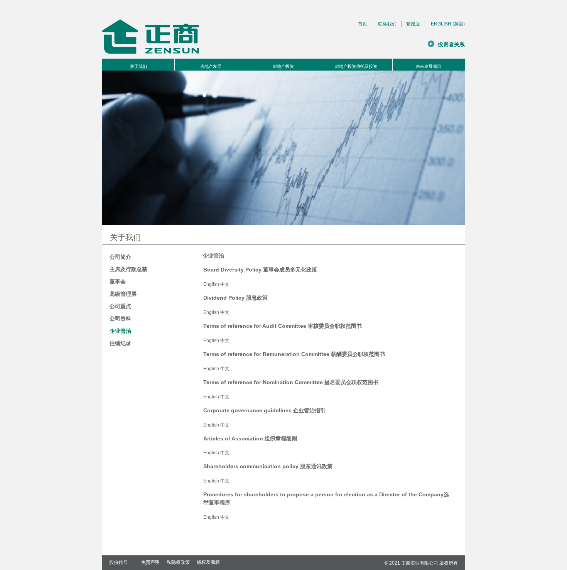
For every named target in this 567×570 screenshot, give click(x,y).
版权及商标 (208, 562)
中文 (225, 284)
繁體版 (413, 24)
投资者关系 (451, 44)
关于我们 (138, 66)
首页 (362, 24)
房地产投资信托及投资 (356, 66)
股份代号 (118, 562)
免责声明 (150, 562)
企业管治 (120, 331)
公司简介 (120, 257)
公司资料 (120, 318)
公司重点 (120, 306)
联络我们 (387, 24)
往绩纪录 (120, 343)
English (211, 284)
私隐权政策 (178, 562)
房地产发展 (210, 66)
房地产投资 (283, 66)
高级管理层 (123, 294)
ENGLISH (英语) (448, 24)
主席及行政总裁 (128, 269)
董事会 (118, 281)
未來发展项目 (428, 66)
